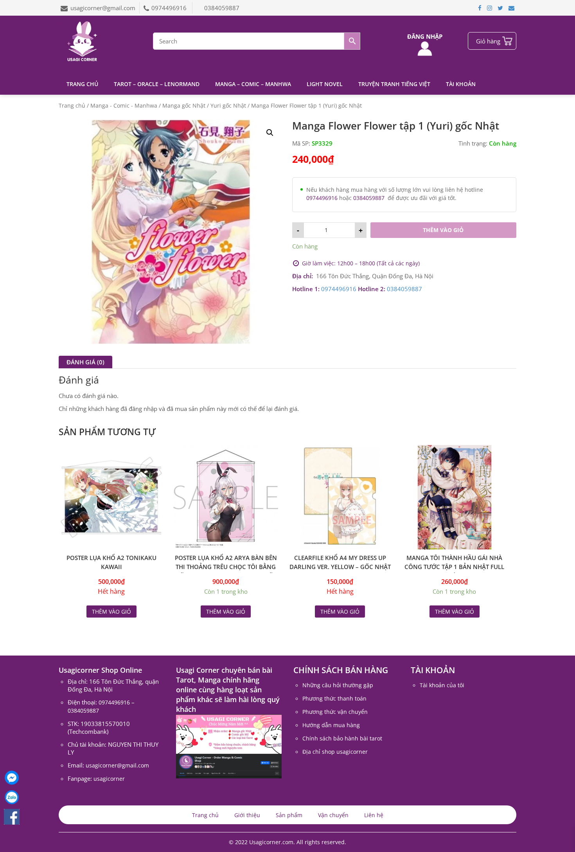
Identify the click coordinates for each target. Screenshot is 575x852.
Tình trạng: (472, 143)
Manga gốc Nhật (183, 105)
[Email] (511, 8)
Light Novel (325, 84)
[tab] (85, 362)
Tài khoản (461, 84)
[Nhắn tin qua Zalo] (12, 797)
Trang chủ (82, 84)
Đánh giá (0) (85, 362)
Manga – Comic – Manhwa (253, 84)
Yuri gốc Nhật (228, 105)
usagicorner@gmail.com (102, 8)
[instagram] (489, 8)
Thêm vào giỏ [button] (225, 611)
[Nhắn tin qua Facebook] (12, 777)
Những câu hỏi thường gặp (337, 685)
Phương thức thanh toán (334, 698)
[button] (270, 133)
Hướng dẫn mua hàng (331, 725)
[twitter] (500, 8)
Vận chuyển (333, 815)
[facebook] (479, 8)
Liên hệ (373, 815)
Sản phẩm (289, 815)
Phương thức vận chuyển (335, 711)
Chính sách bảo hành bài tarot (342, 738)
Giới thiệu (247, 815)
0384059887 (221, 8)
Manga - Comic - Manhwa (123, 105)
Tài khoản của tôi (442, 685)
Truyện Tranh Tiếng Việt (394, 84)
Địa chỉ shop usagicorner (335, 751)
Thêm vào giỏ (443, 230)
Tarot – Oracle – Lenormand (156, 84)
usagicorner (109, 778)
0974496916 (169, 8)
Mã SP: (301, 143)
